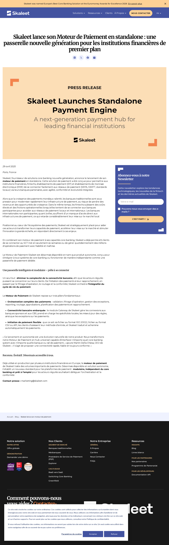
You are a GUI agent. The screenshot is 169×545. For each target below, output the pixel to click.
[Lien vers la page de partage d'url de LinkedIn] (74, 57)
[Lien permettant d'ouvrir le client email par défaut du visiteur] (94, 57)
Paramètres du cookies (72, 534)
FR (158, 13)
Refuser (114, 534)
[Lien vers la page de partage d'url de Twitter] (81, 57)
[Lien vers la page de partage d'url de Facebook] (87, 57)
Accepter (93, 534)
